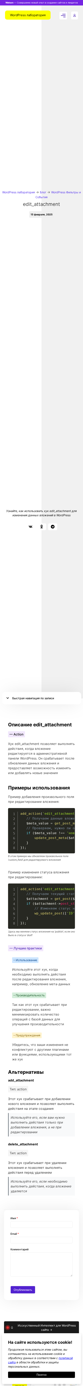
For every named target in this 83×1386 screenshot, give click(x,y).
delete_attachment (23, 1144)
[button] (30, 526)
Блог (43, 192)
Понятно (41, 1374)
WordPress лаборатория (18, 192)
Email (14, 1233)
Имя (14, 1218)
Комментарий (19, 1249)
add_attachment (21, 1080)
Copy (69, 811)
